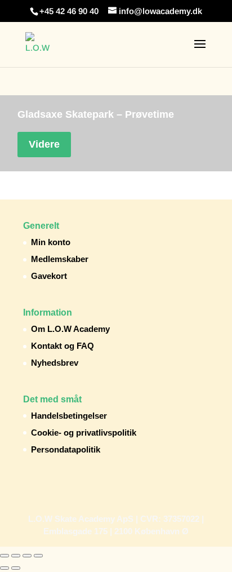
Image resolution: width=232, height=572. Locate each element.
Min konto (50, 242)
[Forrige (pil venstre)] (4, 568)
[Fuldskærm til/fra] (15, 555)
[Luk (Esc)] (38, 555)
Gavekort (49, 276)
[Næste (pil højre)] (15, 568)
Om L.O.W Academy (70, 329)
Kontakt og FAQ (62, 346)
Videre (44, 144)
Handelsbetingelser (69, 415)
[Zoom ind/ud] (4, 555)
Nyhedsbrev (54, 362)
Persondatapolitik (65, 449)
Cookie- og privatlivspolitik (83, 432)
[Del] (27, 555)
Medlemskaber (59, 259)
